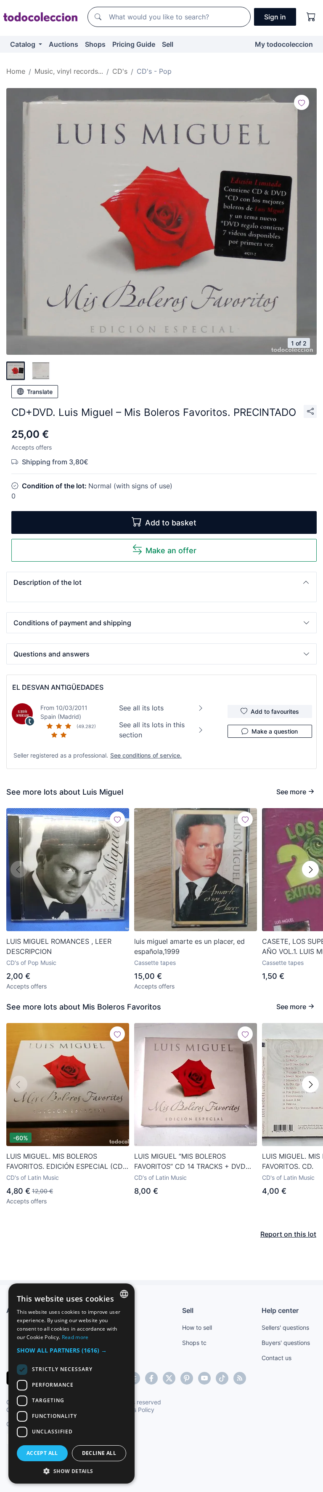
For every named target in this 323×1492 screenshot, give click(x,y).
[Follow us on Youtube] (204, 1378)
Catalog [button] (23, 44)
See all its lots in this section (152, 730)
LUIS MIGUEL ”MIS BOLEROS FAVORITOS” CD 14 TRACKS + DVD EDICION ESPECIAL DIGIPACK (190, 1161)
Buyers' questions (286, 1342)
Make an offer (171, 550)
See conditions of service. (146, 755)
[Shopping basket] (311, 16)
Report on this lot (288, 1234)
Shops (95, 44)
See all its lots (141, 708)
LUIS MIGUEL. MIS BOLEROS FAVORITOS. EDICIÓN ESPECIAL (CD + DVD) (64, 1161)
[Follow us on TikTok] (222, 1378)
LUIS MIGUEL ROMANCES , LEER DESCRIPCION (58, 946)
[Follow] (301, 102)
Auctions (63, 44)
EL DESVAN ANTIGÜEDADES (57, 687)
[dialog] (71, 1383)
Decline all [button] (99, 1453)
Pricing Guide (133, 44)
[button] (161, 582)
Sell (167, 44)
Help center (280, 1310)
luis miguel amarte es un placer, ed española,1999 (189, 946)
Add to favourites (275, 711)
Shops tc (194, 1342)
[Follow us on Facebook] (151, 1378)
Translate (40, 391)
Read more (75, 1337)
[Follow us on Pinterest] (186, 1378)
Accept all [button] (42, 1453)
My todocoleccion (284, 44)
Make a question (275, 731)
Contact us (276, 1357)
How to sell (197, 1327)
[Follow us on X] (169, 1378)
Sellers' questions (285, 1327)
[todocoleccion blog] (239, 1378)
